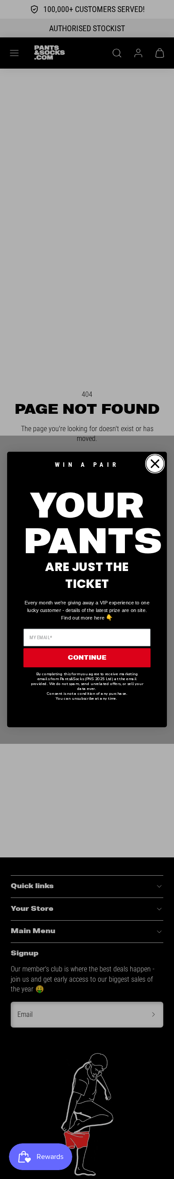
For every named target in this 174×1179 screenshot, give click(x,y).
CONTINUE (87, 658)
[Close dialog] (155, 464)
